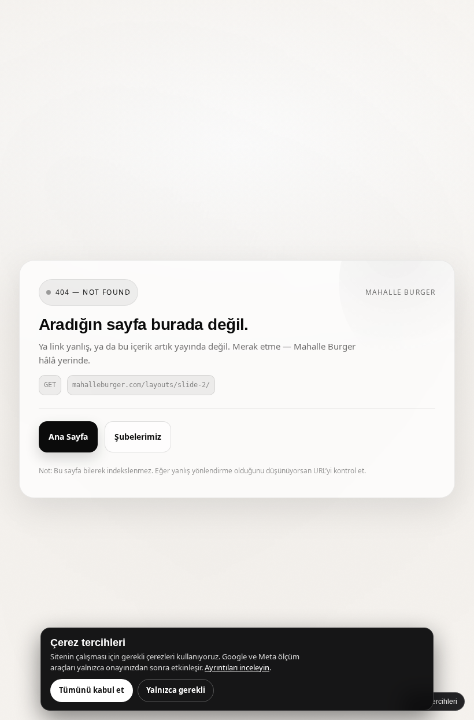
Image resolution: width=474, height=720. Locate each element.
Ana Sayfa (68, 436)
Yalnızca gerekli (175, 690)
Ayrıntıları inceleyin (237, 667)
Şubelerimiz (137, 436)
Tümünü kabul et (91, 690)
